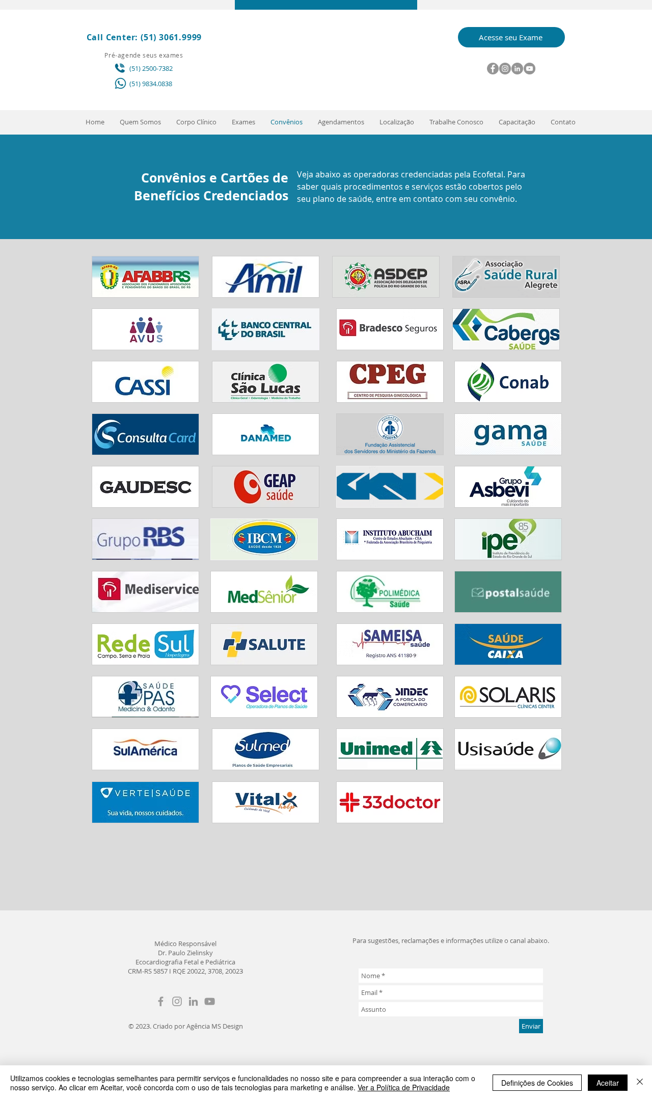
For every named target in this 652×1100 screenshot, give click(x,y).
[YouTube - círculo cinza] (529, 68)
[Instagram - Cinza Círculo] (505, 68)
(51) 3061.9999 (171, 37)
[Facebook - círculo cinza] (493, 68)
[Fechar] (640, 1082)
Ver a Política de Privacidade (404, 1087)
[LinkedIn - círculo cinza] (517, 68)
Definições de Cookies (537, 1083)
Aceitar (607, 1083)
